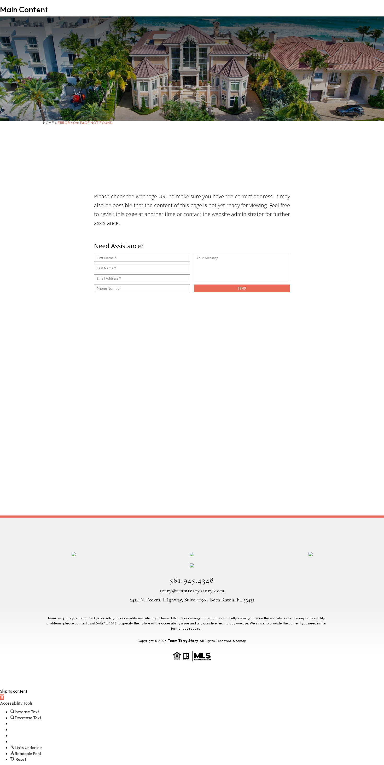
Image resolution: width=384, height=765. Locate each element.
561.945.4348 (192, 580)
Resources (285, 8)
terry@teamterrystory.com (192, 591)
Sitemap (240, 641)
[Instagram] (375, 360)
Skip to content (13, 691)
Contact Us (341, 8)
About (46, 8)
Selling (112, 8)
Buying (78, 8)
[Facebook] (375, 346)
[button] (2, 697)
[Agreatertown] (375, 374)
